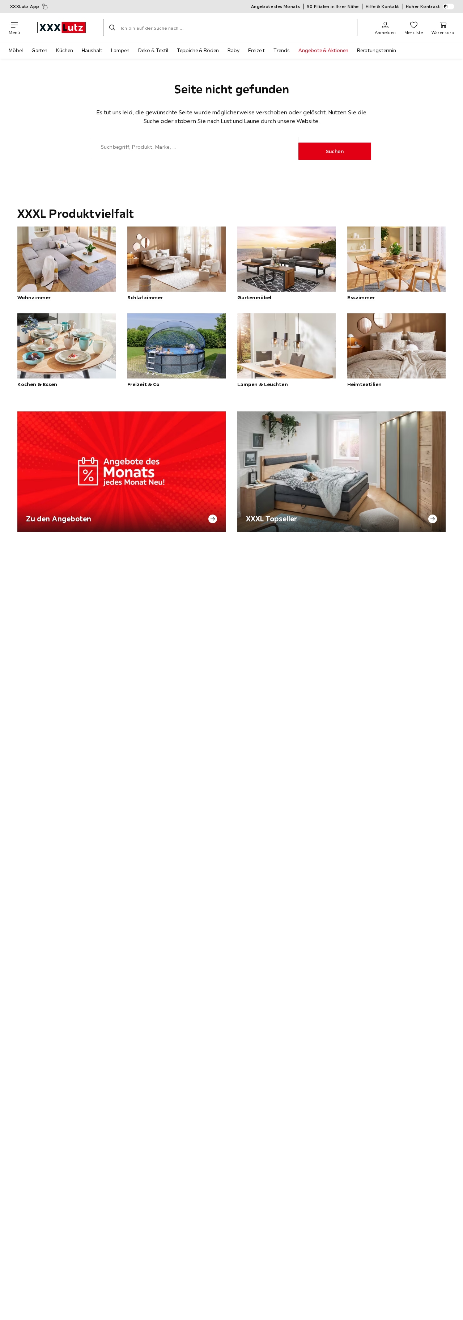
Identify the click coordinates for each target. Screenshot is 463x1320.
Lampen (120, 50)
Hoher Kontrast (423, 6)
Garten (39, 50)
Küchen (64, 50)
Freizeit (256, 50)
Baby (233, 50)
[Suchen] (112, 27)
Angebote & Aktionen (323, 50)
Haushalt (92, 50)
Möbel (16, 50)
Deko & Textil (153, 50)
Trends (281, 50)
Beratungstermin (376, 50)
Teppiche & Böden (198, 50)
